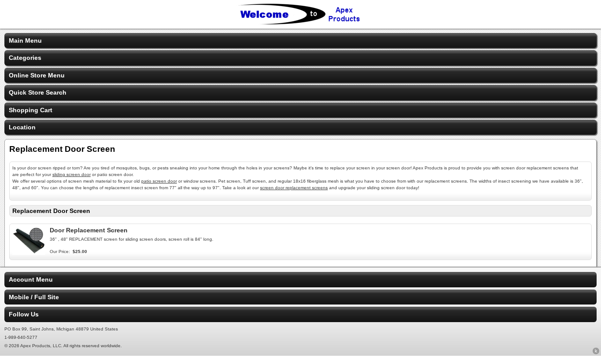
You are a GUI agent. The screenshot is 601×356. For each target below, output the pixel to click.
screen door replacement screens (294, 187)
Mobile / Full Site (34, 297)
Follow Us (24, 314)
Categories (25, 57)
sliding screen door (71, 174)
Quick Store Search (37, 92)
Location (22, 127)
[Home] (300, 22)
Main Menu (25, 40)
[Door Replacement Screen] (28, 252)
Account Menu (31, 279)
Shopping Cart (30, 110)
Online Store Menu (37, 75)
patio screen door (159, 181)
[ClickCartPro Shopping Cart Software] (596, 352)
